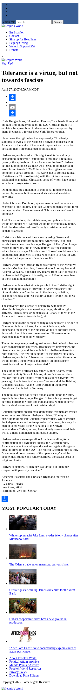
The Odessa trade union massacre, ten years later (39, 564)
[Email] (43, 107)
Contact (14, 36)
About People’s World (23, 658)
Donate (13, 49)
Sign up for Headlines (22, 39)
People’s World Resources (25, 668)
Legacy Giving (18, 42)
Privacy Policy (18, 672)
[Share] (43, 97)
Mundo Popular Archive (24, 665)
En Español (16, 32)
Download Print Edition (24, 675)
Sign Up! (7, 63)
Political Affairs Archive (24, 661)
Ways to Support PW (22, 46)
